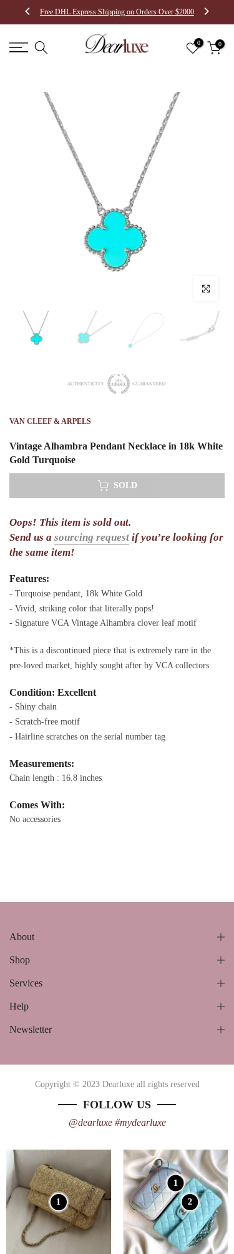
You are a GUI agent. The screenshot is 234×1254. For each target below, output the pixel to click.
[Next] (205, 12)
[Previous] (28, 12)
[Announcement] (117, 12)
